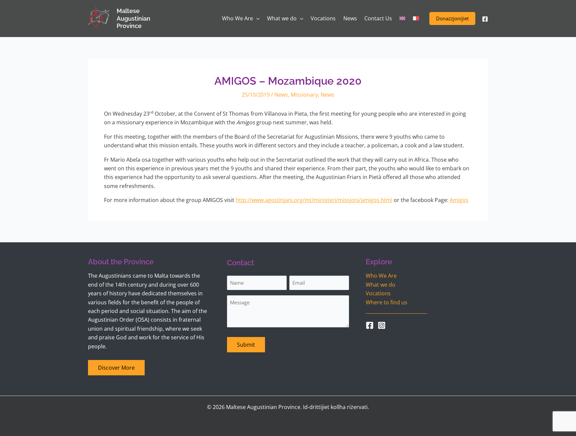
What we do (380, 284)
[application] (256, 18)
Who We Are (381, 275)
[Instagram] (382, 325)
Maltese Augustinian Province (133, 18)
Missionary (304, 94)
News (281, 94)
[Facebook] (485, 19)
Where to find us (386, 302)
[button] (452, 18)
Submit (246, 344)
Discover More (116, 367)
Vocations (378, 293)
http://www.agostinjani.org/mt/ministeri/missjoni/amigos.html (314, 200)
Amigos (459, 200)
